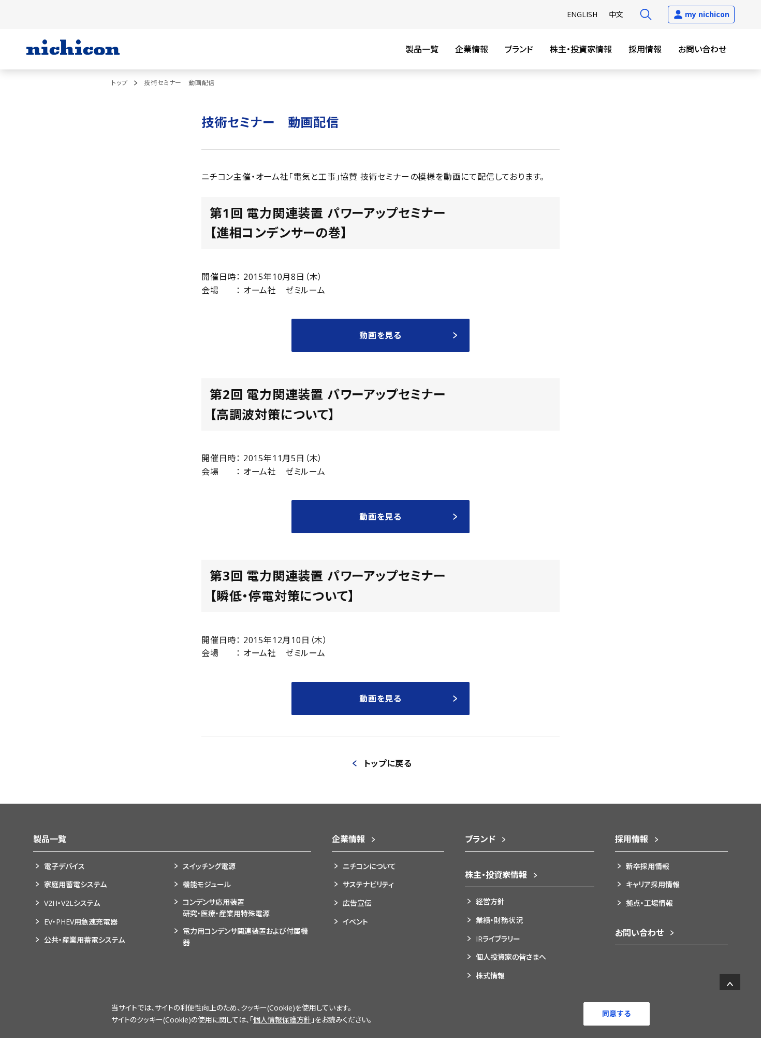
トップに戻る (388, 763)
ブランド (519, 49)
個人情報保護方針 (282, 1020)
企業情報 (471, 49)
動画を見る (380, 335)
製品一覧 (421, 49)
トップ (119, 82)
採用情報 (645, 49)
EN (582, 14)
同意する (616, 1013)
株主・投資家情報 (581, 49)
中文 (616, 14)
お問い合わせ (702, 49)
